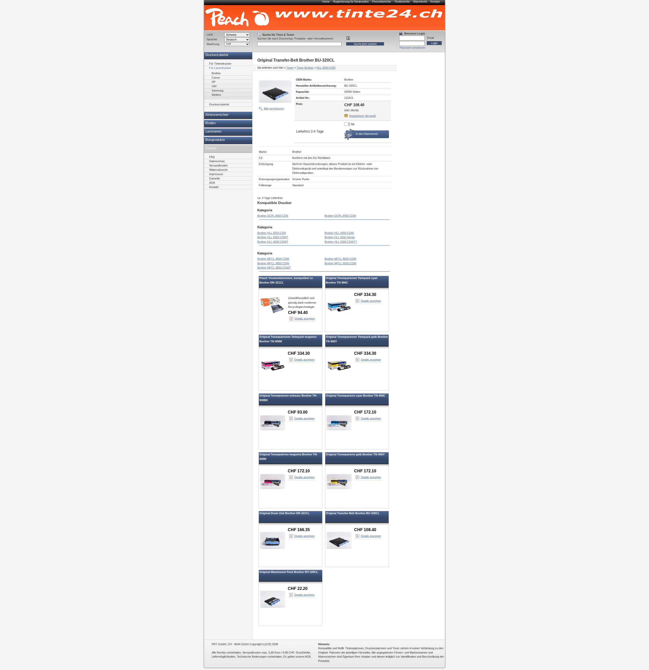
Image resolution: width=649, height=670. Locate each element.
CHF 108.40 (365, 530)
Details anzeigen (305, 318)
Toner (290, 67)
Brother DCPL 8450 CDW (340, 215)
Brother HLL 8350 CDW (339, 232)
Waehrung (213, 44)
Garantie (214, 178)
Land (210, 34)
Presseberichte (381, 1)
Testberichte (402, 1)
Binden (210, 123)
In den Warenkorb (367, 133)
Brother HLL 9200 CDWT (272, 241)
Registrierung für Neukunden (351, 1)
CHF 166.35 (299, 530)
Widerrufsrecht (218, 169)
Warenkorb (420, 1)
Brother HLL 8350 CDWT (272, 237)
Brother (216, 73)
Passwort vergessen (412, 47)
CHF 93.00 (298, 412)
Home (326, 1)
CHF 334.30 (365, 294)
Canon (216, 77)
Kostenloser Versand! (362, 115)
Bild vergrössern (274, 108)
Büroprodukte (215, 140)
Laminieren (213, 131)
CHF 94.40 (298, 312)
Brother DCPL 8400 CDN (272, 215)
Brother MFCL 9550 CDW (340, 263)
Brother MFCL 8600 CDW (273, 258)
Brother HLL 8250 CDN (271, 232)
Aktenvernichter (216, 115)
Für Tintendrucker (220, 63)
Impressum (216, 174)
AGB (212, 182)
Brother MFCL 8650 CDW (340, 258)
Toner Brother (305, 67)
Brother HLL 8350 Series (339, 237)
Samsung (217, 90)
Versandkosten (218, 165)
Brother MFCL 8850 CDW (273, 263)
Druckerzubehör (216, 55)
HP (213, 81)
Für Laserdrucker (220, 67)
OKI (214, 86)
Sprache (212, 39)
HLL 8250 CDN (326, 67)
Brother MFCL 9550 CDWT (274, 267)
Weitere (216, 94)
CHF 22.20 (298, 588)
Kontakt (435, 1)
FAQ (212, 156)
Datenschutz (217, 161)
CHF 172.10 (365, 412)
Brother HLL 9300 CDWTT (340, 241)
